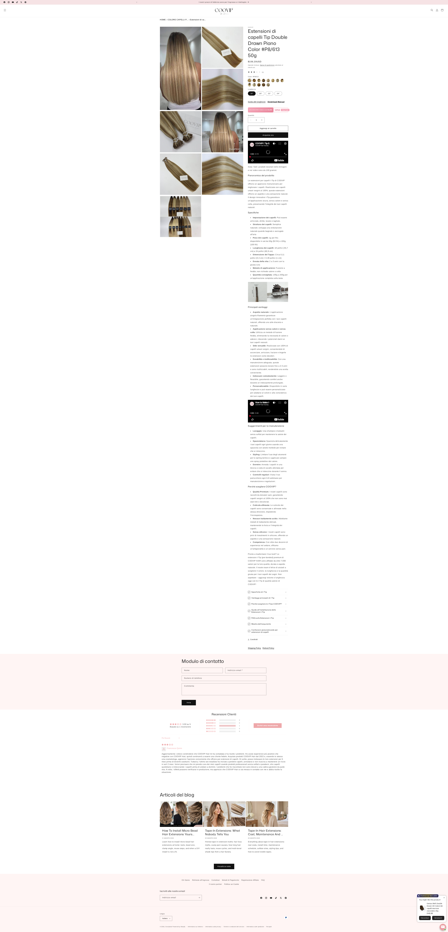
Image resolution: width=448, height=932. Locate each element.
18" (251, 93)
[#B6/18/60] (268, 80)
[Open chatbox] (443, 927)
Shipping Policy (254, 648)
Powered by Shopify (179, 926)
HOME (163, 20)
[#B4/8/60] (259, 80)
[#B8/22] (273, 80)
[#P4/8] (259, 84)
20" (260, 93)
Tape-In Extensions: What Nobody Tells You (222, 832)
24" (278, 93)
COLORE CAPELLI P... (178, 20)
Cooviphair (168, 926)
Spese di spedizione (267, 65)
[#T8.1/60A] (254, 84)
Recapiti (269, 926)
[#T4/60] (249, 84)
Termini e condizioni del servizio (234, 926)
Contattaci (216, 880)
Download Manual (276, 102)
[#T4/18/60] (282, 80)
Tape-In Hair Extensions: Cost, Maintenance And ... (265, 832)
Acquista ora (268, 135)
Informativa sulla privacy (213, 926)
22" (269, 93)
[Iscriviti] (199, 897)
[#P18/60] (268, 84)
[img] (167, 745)
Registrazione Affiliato (250, 880)
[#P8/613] (249, 80)
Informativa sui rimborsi (195, 926)
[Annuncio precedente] (136, 2)
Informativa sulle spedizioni (255, 926)
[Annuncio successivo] (311, 2)
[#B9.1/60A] (277, 80)
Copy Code (285, 110)
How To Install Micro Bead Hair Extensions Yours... (180, 832)
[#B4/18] (263, 80)
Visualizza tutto (224, 866)
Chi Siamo (186, 880)
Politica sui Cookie (231, 884)
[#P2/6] (263, 84)
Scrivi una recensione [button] (267, 725)
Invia (189, 702)
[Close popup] (444, 897)
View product (425, 918)
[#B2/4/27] (254, 80)
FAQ (263, 880)
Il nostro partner (215, 884)
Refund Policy (268, 648)
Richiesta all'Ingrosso (200, 880)
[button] (4, 10)
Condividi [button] (254, 639)
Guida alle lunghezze (257, 102)
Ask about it (438, 918)
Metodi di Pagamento (230, 880)
